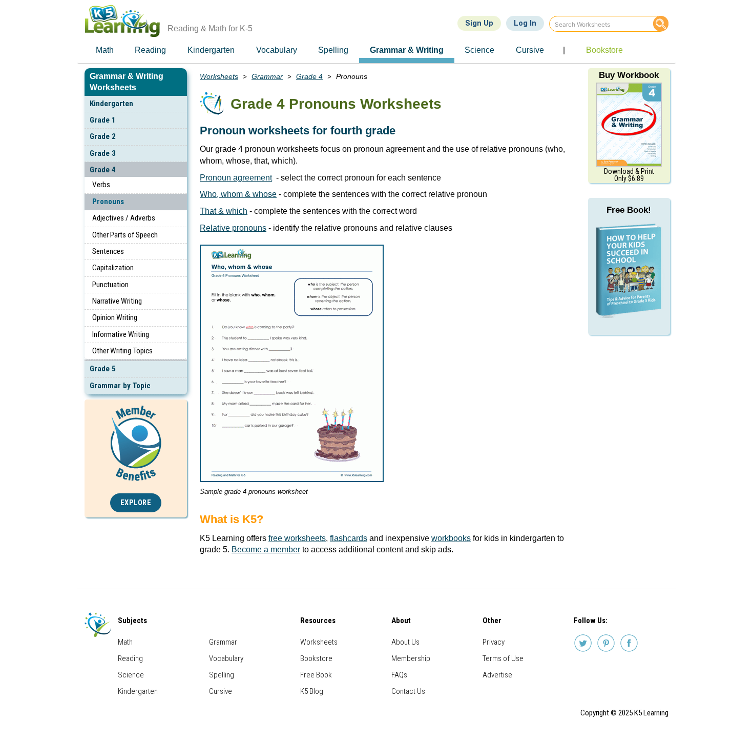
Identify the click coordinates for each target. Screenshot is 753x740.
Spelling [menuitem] (333, 50)
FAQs (399, 674)
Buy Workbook (629, 75)
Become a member (266, 549)
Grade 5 (103, 368)
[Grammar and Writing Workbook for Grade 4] (629, 123)
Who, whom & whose (238, 194)
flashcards (348, 538)
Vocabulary (226, 658)
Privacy (494, 642)
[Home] (126, 21)
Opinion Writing (114, 317)
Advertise (497, 674)
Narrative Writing (117, 301)
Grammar (267, 76)
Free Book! (628, 210)
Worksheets (219, 76)
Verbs (101, 184)
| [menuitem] (564, 50)
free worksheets (297, 538)
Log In (525, 23)
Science (131, 674)
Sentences (108, 251)
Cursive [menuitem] (530, 50)
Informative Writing (120, 334)
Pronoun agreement (236, 177)
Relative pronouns (233, 228)
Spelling (221, 674)
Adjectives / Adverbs (123, 218)
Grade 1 (103, 120)
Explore (136, 502)
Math (125, 642)
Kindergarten (111, 103)
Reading (130, 658)
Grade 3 (103, 153)
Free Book (316, 674)
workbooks (451, 538)
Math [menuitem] (105, 50)
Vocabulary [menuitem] (276, 50)
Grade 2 (103, 136)
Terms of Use (503, 658)
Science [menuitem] (479, 50)
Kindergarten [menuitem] (211, 50)
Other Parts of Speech (125, 234)
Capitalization (113, 267)
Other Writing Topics (122, 350)
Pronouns (108, 201)
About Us (405, 642)
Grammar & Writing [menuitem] (407, 50)
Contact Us (408, 691)
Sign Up (479, 23)
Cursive (220, 691)
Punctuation (110, 284)
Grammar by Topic (120, 385)
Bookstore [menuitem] (604, 50)
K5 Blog (311, 691)
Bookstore (316, 658)
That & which (223, 211)
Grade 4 (103, 169)
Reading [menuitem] (150, 50)
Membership (410, 658)
